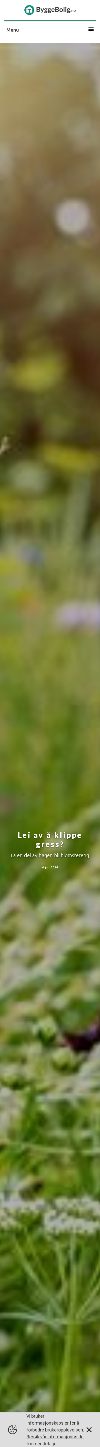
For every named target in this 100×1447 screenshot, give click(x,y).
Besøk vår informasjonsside (55, 1436)
